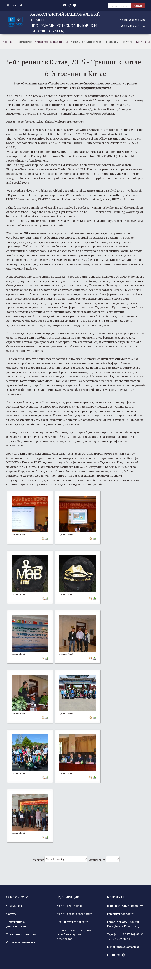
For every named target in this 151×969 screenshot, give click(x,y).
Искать (138, 5)
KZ (15, 5)
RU (8, 5)
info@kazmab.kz (134, 19)
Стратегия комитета (20, 942)
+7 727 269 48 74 (118, 939)
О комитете (14, 906)
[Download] (46, 538)
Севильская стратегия (72, 922)
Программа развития (21, 934)
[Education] (15, 22)
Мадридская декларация (74, 914)
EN (21, 5)
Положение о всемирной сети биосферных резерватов (74, 934)
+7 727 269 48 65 (134, 26)
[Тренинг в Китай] (30, 513)
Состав (11, 914)
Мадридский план (70, 906)
